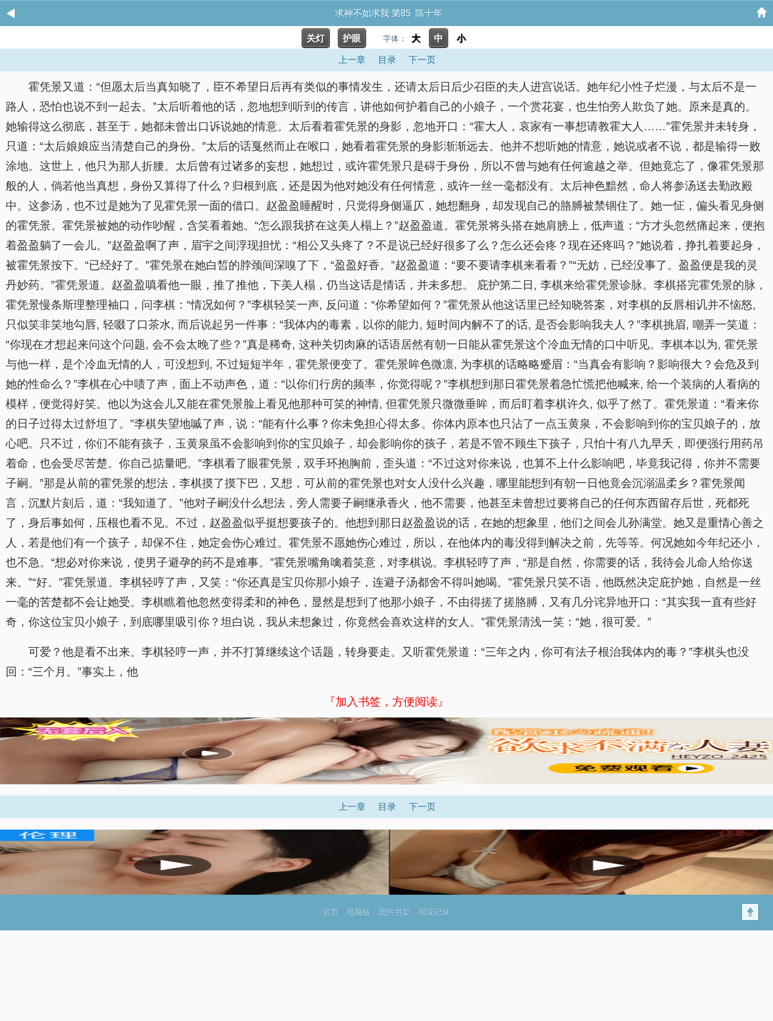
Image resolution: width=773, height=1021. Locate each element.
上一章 (352, 60)
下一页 (422, 60)
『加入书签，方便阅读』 (386, 701)
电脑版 (359, 912)
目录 (387, 60)
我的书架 (394, 912)
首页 (331, 912)
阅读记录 (434, 912)
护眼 (352, 38)
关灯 (316, 38)
